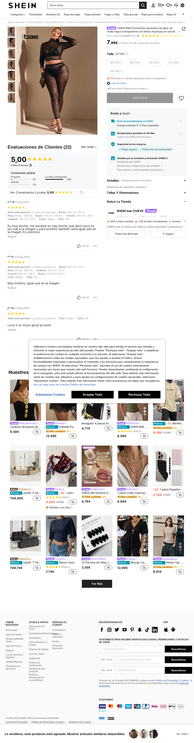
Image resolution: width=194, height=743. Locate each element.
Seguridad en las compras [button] (131, 144)
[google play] (173, 631)
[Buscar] (143, 5)
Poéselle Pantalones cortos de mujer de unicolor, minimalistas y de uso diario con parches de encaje (61, 426)
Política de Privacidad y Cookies (172, 680)
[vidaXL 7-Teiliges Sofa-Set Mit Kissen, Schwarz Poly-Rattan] (25, 536)
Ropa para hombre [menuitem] (152, 14)
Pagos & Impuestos (57, 635)
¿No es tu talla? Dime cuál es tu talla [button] (126, 88)
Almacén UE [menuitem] (53, 14)
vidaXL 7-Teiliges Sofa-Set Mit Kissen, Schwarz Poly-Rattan (26, 562)
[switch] (80, 192)
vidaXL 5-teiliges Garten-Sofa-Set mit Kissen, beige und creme (26, 492)
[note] (61, 507)
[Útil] (79, 246)
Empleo (10, 650)
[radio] (115, 62)
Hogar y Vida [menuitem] (112, 14)
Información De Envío (37, 627)
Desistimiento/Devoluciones (43, 633)
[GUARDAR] (181, 98)
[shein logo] (22, 5)
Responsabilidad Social (14, 640)
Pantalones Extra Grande (108, 22)
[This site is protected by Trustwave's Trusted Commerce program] (102, 718)
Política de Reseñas (19, 165)
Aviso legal (11, 630)
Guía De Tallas (36, 654)
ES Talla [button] (120, 53)
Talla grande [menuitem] (130, 14)
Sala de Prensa (14, 646)
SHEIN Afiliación (14, 662)
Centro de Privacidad (16, 722)
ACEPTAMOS (106, 700)
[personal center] (153, 5)
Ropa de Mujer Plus (55, 22)
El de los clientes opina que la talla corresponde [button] (137, 78)
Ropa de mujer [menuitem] (72, 14)
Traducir (12, 236)
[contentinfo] (145, 708)
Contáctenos (58, 630)
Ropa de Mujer (34, 22)
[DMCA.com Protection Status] (110, 718)
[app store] (166, 631)
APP (165, 622)
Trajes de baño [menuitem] (92, 14)
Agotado (140, 98)
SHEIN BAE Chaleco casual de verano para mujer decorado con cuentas (133, 426)
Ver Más (97, 583)
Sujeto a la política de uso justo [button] (133, 136)
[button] (176, 5)
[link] (160, 5)
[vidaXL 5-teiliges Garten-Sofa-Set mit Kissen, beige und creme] (25, 466)
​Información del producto (37, 670)
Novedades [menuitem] (35, 14)
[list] (129, 630)
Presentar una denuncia (13, 667)
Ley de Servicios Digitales (14, 656)
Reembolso (35, 638)
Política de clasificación (35, 664)
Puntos (55, 641)
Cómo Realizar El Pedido (38, 643)
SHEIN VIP (34, 658)
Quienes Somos (14, 634)
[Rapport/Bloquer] (95, 246)
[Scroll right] (183, 14)
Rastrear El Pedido (38, 649)
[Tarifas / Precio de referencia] (119, 43)
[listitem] (25, 409)
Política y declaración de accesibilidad (36, 678)
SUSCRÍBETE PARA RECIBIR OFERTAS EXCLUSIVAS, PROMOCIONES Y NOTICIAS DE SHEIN (144, 641)
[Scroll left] (178, 14)
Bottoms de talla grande (79, 22)
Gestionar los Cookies (80, 722)
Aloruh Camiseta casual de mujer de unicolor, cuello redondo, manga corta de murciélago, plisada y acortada (61, 562)
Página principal (16, 22)
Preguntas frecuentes (57, 647)
